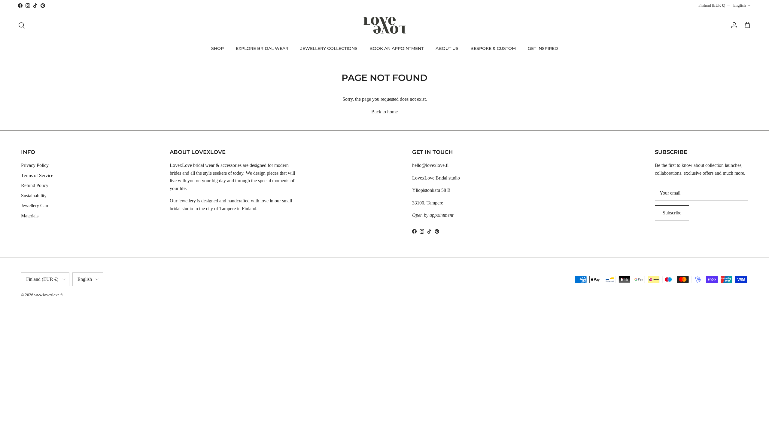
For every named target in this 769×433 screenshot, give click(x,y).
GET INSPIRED (543, 48)
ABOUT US (447, 48)
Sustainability (34, 195)
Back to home (384, 111)
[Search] (21, 25)
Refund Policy (34, 185)
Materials (29, 215)
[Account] (733, 25)
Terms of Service (37, 175)
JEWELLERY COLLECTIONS (328, 48)
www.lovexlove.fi (48, 295)
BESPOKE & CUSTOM (493, 48)
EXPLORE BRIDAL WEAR (262, 48)
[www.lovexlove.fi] (384, 25)
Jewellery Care (35, 205)
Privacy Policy (35, 165)
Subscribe (672, 212)
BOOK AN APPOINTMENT (396, 48)
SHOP (217, 48)
